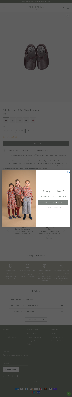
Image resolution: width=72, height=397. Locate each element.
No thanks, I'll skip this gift (53, 207)
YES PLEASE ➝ (53, 202)
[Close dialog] (68, 172)
